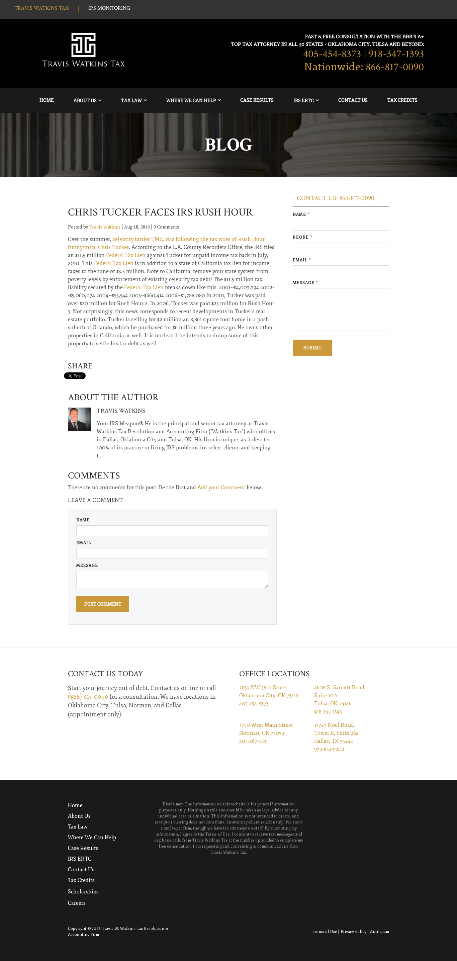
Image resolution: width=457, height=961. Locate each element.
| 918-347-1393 (394, 54)
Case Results (257, 100)
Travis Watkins (104, 227)
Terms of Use (324, 931)
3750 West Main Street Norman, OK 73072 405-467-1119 (266, 733)
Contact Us (353, 100)
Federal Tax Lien (126, 255)
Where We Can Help (191, 100)
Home (46, 100)
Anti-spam (379, 931)
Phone (302, 237)
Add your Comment (221, 487)
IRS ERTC (303, 100)
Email (83, 542)
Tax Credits (402, 100)
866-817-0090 (395, 67)
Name (83, 520)
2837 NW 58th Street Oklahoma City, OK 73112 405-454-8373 (268, 695)
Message (87, 565)
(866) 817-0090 (88, 696)
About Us (85, 100)
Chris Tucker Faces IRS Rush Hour (160, 212)
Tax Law (131, 100)
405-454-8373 (332, 54)
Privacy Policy (353, 931)
